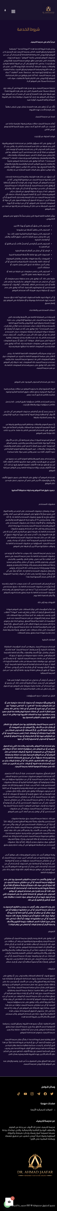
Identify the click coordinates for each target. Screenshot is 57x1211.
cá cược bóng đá (47, 1191)
